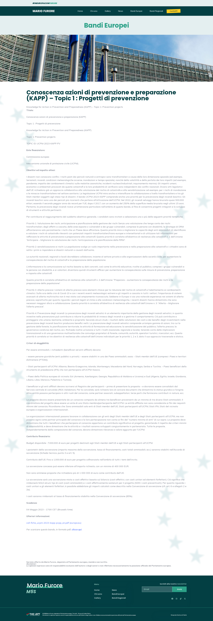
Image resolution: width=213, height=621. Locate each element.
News (120, 11)
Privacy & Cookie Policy (84, 613)
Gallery (108, 11)
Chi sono (93, 11)
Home (80, 11)
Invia (179, 589)
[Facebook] (172, 598)
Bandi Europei (136, 11)
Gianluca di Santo (182, 615)
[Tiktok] (180, 598)
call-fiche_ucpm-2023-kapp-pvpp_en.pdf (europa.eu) (53, 522)
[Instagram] (176, 598)
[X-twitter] (185, 598)
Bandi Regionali (156, 11)
